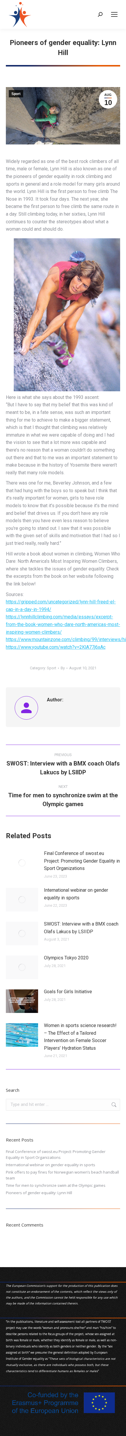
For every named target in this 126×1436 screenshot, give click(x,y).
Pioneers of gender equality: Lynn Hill (39, 1192)
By (63, 668)
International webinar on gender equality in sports (76, 894)
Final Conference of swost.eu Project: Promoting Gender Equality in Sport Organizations (82, 861)
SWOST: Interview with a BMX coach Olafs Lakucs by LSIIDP (81, 927)
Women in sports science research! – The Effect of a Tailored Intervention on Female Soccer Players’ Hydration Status (80, 1037)
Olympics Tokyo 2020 (66, 958)
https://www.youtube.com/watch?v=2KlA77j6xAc (55, 647)
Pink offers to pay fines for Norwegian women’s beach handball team (62, 1175)
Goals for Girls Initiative (68, 991)
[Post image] (22, 863)
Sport (16, 94)
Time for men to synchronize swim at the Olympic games (55, 1185)
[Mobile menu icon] (114, 14)
